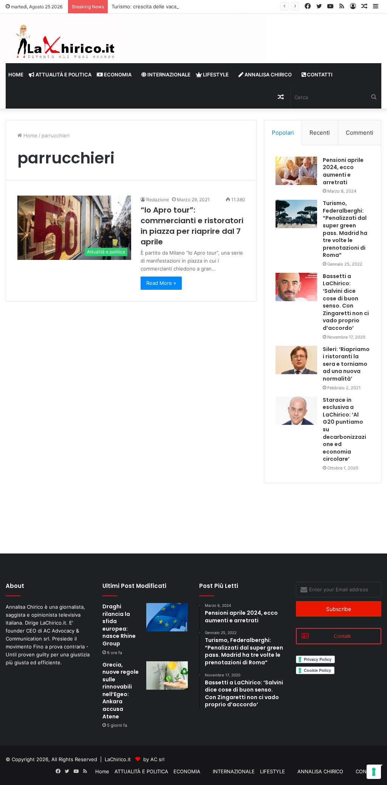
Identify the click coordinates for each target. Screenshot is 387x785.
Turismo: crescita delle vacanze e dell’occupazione (170, 6)
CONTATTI (319, 75)
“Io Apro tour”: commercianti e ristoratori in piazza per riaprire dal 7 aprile (192, 226)
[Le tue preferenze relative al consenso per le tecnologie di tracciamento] (374, 772)
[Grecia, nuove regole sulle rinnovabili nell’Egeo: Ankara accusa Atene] (167, 675)
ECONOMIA (117, 75)
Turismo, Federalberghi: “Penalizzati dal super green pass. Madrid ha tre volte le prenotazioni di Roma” (345, 229)
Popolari (283, 132)
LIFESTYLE (215, 75)
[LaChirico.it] (64, 43)
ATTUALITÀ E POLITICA (62, 75)
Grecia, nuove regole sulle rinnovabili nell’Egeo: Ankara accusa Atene (120, 690)
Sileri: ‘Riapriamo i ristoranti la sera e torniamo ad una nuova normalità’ (346, 363)
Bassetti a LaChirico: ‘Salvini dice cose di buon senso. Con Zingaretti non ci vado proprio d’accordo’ (346, 302)
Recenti (320, 132)
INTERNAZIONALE (168, 75)
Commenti (359, 132)
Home (15, 75)
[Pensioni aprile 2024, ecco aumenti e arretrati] (296, 171)
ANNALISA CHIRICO (267, 75)
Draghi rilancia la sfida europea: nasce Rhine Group (119, 625)
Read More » (161, 283)
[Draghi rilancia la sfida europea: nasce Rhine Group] (167, 617)
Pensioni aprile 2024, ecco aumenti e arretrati (343, 171)
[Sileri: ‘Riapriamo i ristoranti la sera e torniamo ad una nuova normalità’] (296, 360)
